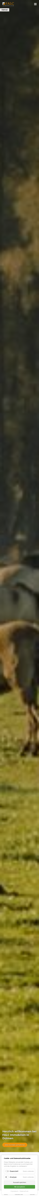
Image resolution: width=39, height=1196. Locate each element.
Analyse (13, 1177)
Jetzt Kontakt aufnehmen (15, 1145)
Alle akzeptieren (19, 1187)
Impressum (14, 1191)
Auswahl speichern (19, 1182)
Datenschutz (24, 1191)
